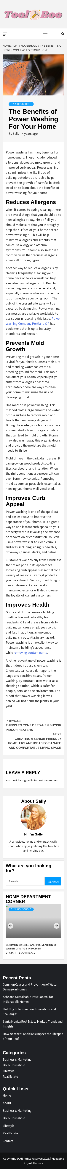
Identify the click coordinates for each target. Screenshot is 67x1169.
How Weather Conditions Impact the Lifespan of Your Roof (33, 1036)
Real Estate (10, 1076)
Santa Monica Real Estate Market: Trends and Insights (33, 1023)
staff (13, 953)
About (7, 1103)
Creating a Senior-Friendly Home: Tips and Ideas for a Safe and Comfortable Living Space (34, 741)
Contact (8, 1141)
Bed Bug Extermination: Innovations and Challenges (29, 1011)
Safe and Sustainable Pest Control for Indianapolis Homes (28, 999)
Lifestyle (9, 1071)
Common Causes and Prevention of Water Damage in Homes (30, 986)
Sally (16, 133)
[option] (33, 930)
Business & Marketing (17, 1059)
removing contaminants (30, 652)
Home (7, 1095)
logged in (28, 780)
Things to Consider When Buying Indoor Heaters (33, 725)
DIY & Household (21, 104)
